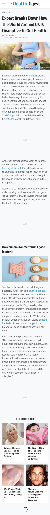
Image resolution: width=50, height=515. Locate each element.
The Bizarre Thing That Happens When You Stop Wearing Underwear (36, 453)
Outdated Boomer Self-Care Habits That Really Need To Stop (12, 452)
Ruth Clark (9, 36)
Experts (6, 12)
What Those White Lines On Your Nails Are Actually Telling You (13, 493)
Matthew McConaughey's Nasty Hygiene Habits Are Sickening (35, 494)
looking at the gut (11, 168)
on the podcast (37, 290)
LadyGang (8, 115)
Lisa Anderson (28, 97)
